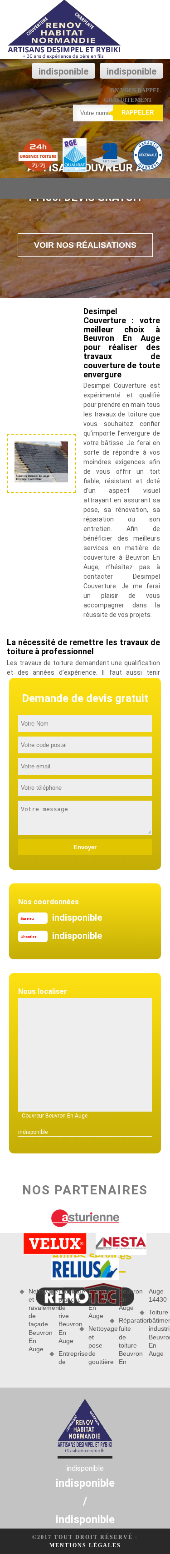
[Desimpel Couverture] (64, 29)
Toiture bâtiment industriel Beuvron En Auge (156, 1332)
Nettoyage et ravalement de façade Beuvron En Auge (36, 1320)
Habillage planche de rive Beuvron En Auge (65, 1316)
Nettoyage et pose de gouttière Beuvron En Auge (110, 1327)
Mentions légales (85, 1545)
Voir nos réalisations (85, 245)
